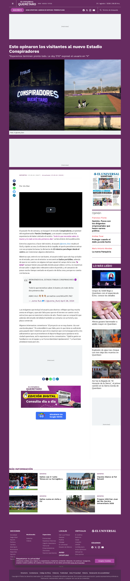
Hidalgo (61, 542)
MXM (39, 3)
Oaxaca (61, 537)
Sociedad (13, 535)
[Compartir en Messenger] (14, 191)
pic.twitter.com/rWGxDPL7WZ (59, 296)
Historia (85, 573)
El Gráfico (78, 535)
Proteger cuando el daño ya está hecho (101, 240)
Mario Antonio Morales (102, 248)
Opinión (96, 213)
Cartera (13, 544)
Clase (77, 540)
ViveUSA (78, 542)
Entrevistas (47, 538)
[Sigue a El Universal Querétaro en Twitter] (87, 10)
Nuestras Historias (49, 541)
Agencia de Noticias (45, 10)
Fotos (50, 3)
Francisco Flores (99, 218)
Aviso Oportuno (31, 10)
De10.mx (78, 537)
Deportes (23, 175)
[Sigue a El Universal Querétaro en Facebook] (84, 10)
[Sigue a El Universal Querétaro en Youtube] (94, 10)
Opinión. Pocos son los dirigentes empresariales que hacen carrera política (101, 226)
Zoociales (46, 550)
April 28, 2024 (67, 301)
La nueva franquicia (101, 251)
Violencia (55, 573)
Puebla (61, 540)
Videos (44, 3)
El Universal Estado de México (65, 546)
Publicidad (64, 573)
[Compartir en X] (14, 184)
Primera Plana (59, 10)
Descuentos (79, 554)
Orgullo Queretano (49, 543)
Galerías (29, 538)
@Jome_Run (65, 244)
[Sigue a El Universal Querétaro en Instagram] (90, 10)
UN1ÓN (77, 544)
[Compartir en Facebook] (14, 180)
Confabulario (79, 547)
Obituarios (79, 552)
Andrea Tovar (97, 236)
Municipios (14, 549)
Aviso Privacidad (75, 573)
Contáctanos (33, 573)
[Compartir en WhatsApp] (14, 188)
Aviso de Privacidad (77, 563)
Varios (61, 566)
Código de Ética (45, 573)
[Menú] (12, 3)
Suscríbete (17, 10)
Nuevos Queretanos (50, 553)
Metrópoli (13, 547)
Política (13, 542)
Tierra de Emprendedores (48, 547)
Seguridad (13, 537)
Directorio (24, 573)
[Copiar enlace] (14, 195)
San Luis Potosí (64, 535)
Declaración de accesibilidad (99, 573)
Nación (12, 540)
